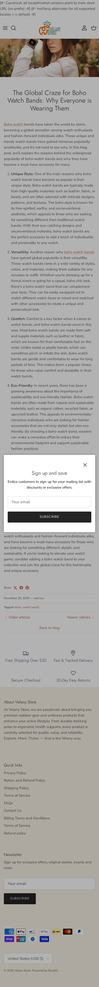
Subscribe (49, 517)
